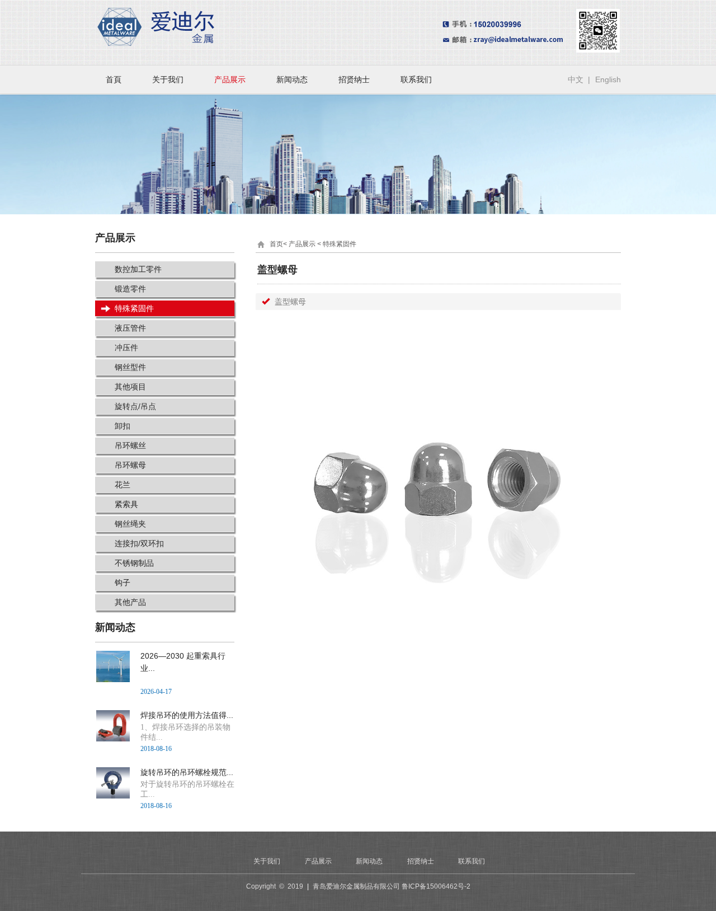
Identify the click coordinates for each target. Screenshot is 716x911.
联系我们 (416, 79)
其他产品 (130, 602)
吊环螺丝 (130, 445)
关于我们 (167, 79)
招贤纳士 (354, 79)
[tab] (438, 301)
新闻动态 (292, 79)
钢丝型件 (130, 367)
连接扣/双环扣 (139, 543)
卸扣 (122, 425)
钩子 (122, 582)
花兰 (122, 484)
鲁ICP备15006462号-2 (436, 886)
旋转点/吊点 (135, 406)
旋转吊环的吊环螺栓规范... (186, 772)
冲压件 (126, 347)
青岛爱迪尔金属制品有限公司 (356, 886)
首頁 (113, 79)
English (608, 79)
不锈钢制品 (134, 562)
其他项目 (130, 386)
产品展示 (230, 79)
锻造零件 (130, 288)
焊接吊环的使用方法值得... (186, 715)
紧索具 (126, 504)
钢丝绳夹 (130, 523)
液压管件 (130, 327)
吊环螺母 (130, 465)
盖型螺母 (290, 301)
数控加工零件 (138, 269)
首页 (276, 244)
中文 (575, 79)
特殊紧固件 (134, 308)
